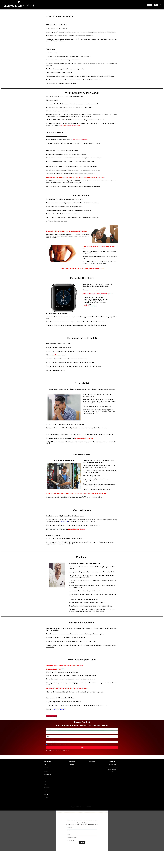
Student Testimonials (47, 774)
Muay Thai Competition (48, 791)
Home (45, 764)
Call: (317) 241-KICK (112, 764)
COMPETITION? (60, 709)
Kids (52, 739)
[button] (149, 5)
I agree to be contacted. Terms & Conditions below (57, 744)
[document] (82, 831)
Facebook (72, 764)
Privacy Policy (46, 794)
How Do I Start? (47, 787)
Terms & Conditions (47, 797)
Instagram (72, 767)
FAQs (45, 777)
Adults (48, 739)
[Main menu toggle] (160, 4)
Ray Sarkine (46, 771)
